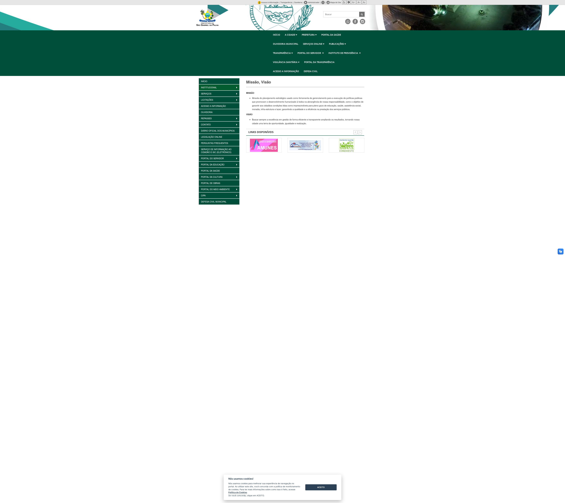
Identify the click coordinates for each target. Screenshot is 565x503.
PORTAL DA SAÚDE (331, 34)
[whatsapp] (347, 21)
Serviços (206, 93)
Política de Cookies (237, 492)
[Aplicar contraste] (349, 2)
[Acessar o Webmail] (323, 2)
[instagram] (362, 21)
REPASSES (206, 118)
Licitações (207, 99)
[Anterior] (355, 131)
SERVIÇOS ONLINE (313, 43)
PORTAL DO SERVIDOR (310, 53)
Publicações (336, 43)
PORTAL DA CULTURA (212, 176)
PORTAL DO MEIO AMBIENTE (216, 189)
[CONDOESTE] (305, 145)
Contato (206, 124)
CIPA (203, 195)
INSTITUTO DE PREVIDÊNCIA (343, 53)
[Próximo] (360, 131)
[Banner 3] (347, 145)
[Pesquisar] (362, 14)
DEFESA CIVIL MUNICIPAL (213, 201)
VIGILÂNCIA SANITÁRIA (285, 62)
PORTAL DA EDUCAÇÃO (213, 164)
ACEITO (321, 487)
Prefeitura (308, 34)
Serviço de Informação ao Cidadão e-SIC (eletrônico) (216, 151)
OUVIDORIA (206, 112)
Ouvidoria (298, 2)
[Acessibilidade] (344, 2)
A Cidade (290, 34)
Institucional (209, 87)
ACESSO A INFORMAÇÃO (286, 71)
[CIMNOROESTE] (264, 145)
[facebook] (355, 21)
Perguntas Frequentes (214, 143)
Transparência (286, 2)
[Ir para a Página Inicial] (207, 17)
